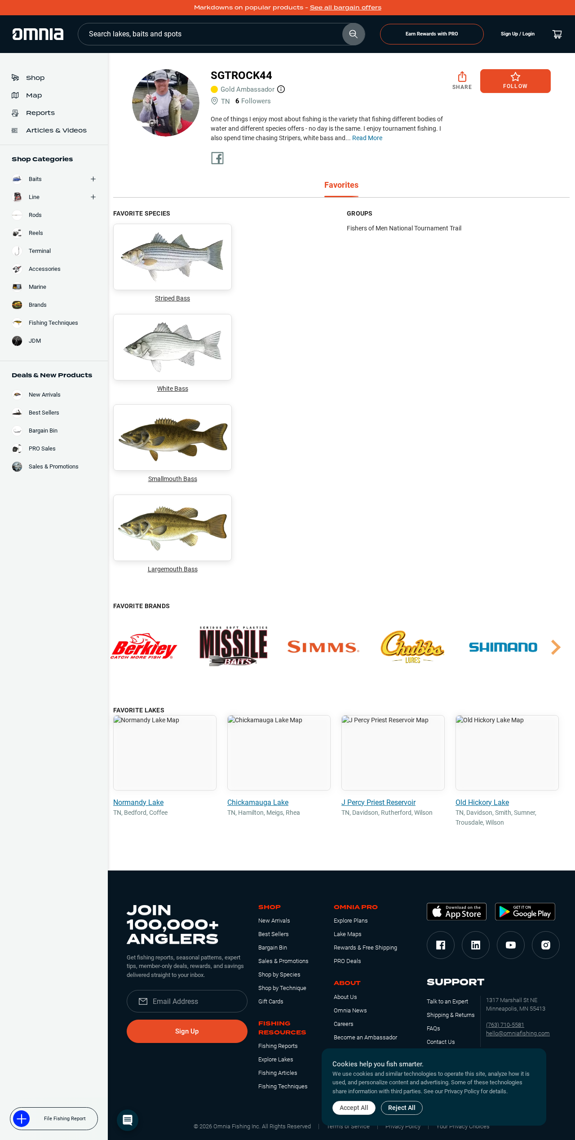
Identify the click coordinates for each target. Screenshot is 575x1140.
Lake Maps (348, 934)
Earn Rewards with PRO (432, 34)
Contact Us (441, 1041)
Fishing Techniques (283, 1086)
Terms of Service (348, 1126)
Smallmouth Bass (172, 478)
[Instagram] (546, 945)
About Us (345, 997)
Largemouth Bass (173, 569)
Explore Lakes (275, 1059)
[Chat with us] (127, 1120)
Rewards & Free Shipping (365, 947)
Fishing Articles (277, 1072)
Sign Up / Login (518, 34)
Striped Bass (172, 298)
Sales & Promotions (283, 961)
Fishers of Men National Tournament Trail (404, 228)
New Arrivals (274, 920)
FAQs (433, 1028)
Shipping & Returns (451, 1015)
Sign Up (187, 1031)
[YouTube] (511, 945)
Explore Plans (351, 920)
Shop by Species (279, 974)
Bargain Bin (272, 947)
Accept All (354, 1107)
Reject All (402, 1107)
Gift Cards (270, 1001)
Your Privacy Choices (463, 1126)
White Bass (172, 388)
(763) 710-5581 (505, 1024)
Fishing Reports (278, 1046)
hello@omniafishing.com (518, 1033)
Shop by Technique (282, 988)
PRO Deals (347, 961)
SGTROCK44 (241, 75)
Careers (344, 1024)
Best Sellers (273, 934)
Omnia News (350, 1010)
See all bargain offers (345, 7)
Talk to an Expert (447, 1001)
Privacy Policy (402, 1126)
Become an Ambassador (365, 1037)
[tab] (341, 186)
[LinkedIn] (476, 945)
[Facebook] (441, 945)
